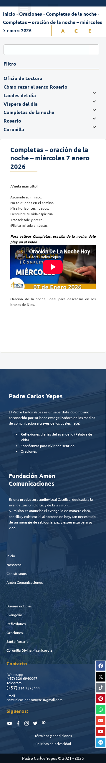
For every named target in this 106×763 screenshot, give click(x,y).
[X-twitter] (100, 677)
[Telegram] (100, 742)
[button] (24, 9)
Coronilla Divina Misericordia (29, 650)
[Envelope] (100, 720)
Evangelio (14, 614)
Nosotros (13, 564)
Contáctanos (16, 573)
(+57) (10, 678)
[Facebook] (100, 666)
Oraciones (14, 632)
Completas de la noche (71, 14)
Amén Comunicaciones (24, 582)
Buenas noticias (19, 606)
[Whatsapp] (100, 709)
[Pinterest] (100, 698)
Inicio (10, 555)
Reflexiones (16, 623)
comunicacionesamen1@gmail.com (34, 699)
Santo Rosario (17, 641)
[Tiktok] (100, 687)
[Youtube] (100, 731)
